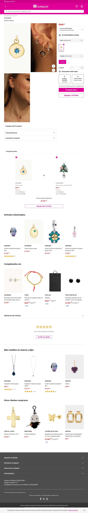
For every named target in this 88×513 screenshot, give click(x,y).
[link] (13, 238)
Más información (73, 510)
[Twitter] (44, 499)
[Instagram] (47, 499)
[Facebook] (40, 499)
